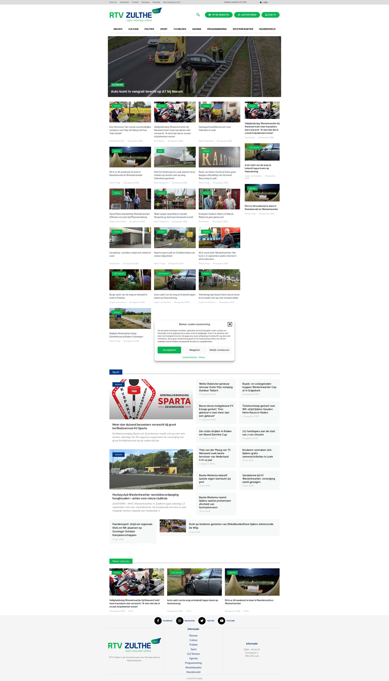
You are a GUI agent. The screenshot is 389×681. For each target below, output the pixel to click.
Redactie (156, 2)
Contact (135, 2)
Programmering (193, 663)
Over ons (113, 2)
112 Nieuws (117, 85)
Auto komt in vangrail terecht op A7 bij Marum (147, 91)
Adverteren (124, 2)
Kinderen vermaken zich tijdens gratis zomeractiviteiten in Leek (257, 453)
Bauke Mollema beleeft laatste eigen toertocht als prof (215, 478)
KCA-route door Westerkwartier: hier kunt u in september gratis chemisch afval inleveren (217, 255)
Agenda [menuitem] (196, 29)
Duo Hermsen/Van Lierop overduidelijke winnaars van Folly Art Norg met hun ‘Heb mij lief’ (130, 130)
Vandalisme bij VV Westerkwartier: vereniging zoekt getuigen (258, 478)
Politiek (193, 644)
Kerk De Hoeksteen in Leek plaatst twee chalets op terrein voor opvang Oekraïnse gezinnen (174, 175)
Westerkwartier (193, 667)
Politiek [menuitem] (149, 29)
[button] (229, 324)
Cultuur (193, 640)
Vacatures (145, 2)
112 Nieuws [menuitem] (180, 29)
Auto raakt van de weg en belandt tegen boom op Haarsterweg (258, 168)
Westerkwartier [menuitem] (243, 29)
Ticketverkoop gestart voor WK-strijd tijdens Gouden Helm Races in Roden (258, 409)
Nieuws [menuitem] (118, 29)
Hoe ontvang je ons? (171, 2)
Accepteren (169, 349)
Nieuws (193, 635)
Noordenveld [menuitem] (267, 29)
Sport (193, 649)
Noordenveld (193, 672)
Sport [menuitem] (163, 29)
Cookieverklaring (189, 357)
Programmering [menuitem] (217, 29)
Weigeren (194, 349)
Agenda (193, 658)
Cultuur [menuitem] (133, 29)
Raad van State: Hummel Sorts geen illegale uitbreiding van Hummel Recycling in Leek (217, 175)
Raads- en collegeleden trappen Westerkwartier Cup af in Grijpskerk (259, 387)
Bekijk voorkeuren (219, 349)
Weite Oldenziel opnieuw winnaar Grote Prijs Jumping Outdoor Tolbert (216, 387)
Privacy (202, 357)
